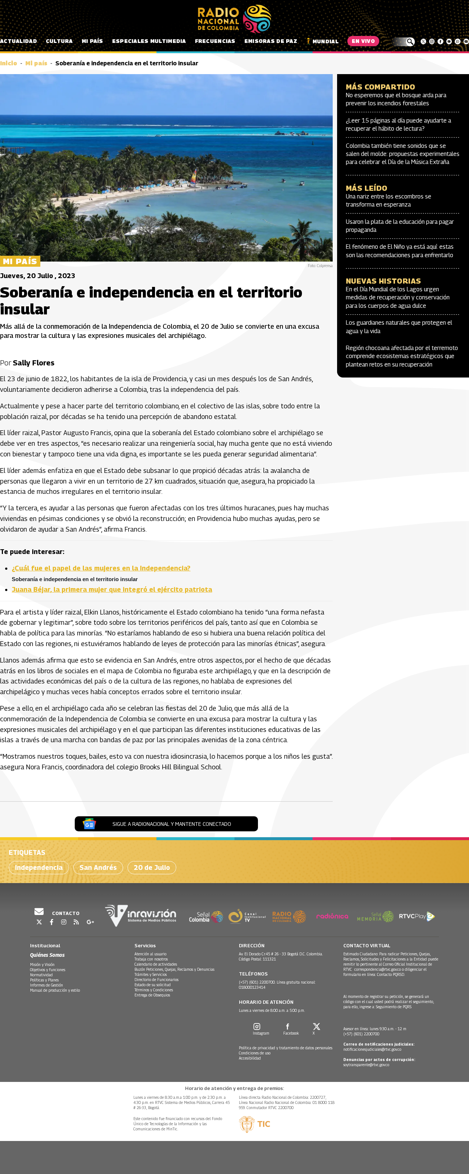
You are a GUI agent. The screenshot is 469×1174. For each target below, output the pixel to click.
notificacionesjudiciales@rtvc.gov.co (372, 1049)
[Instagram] (432, 41)
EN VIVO (363, 41)
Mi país (92, 41)
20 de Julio (152, 867)
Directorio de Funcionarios (156, 979)
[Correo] (466, 41)
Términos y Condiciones (153, 990)
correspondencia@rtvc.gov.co (377, 969)
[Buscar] (403, 41)
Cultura (59, 41)
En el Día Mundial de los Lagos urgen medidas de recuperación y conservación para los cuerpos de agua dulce (398, 297)
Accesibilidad (250, 1058)
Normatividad (41, 975)
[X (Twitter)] (423, 41)
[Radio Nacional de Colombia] (234, 19)
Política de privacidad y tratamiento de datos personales (285, 1048)
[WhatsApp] (457, 41)
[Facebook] (440, 41)
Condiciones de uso (254, 1053)
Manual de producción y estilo (55, 990)
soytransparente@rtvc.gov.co (366, 1064)
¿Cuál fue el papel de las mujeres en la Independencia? (101, 568)
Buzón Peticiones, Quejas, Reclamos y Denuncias (174, 969)
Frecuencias (215, 41)
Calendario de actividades (155, 964)
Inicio (8, 63)
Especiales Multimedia (149, 41)
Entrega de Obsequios (152, 995)
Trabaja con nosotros (151, 959)
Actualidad (18, 41)
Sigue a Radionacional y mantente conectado (171, 824)
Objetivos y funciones (47, 969)
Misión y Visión (42, 964)
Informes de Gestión (46, 985)
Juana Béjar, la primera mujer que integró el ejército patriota (112, 589)
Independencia (39, 867)
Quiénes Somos (47, 955)
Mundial (326, 41)
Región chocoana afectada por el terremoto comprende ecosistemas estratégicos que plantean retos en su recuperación (402, 356)
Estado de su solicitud (152, 984)
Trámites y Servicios (150, 974)
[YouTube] (449, 41)
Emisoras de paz (270, 41)
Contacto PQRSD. (391, 974)
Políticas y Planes (44, 980)
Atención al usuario (150, 954)
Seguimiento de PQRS (393, 1007)
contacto (65, 913)
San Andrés (98, 867)
